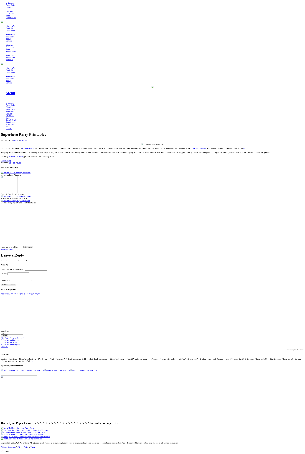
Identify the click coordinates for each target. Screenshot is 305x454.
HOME (22, 294)
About (8, 39)
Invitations (10, 3)
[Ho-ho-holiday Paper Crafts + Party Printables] (15, 201)
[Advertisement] (21, 220)
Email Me (4, 347)
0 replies (23, 140)
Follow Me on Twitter (9, 342)
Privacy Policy (23, 447)
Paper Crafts (10, 5)
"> (32, 361)
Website (4, 274)
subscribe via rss (7, 249)
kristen (15, 140)
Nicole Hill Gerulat (16, 157)
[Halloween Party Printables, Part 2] (16, 196)
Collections (10, 13)
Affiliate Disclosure (8, 447)
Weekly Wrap (11, 26)
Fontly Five (10, 28)
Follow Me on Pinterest (10, 340)
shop (245, 148)
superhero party (28, 148)
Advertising (10, 37)
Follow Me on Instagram (10, 344)
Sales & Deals (11, 18)
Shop (8, 16)
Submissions (10, 34)
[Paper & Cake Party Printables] (9, 192)
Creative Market (299, 350)
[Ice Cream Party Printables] (15, 173)
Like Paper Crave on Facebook (12, 338)
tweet (19, 163)
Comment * (5, 281)
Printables (9, 7)
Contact (9, 41)
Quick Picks (10, 30)
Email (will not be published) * (12, 269)
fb (10, 163)
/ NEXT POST (33, 294)
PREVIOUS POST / (9, 294)
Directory (9, 11)
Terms (32, 447)
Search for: (5, 331)
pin (14, 163)
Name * (4, 265)
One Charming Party (198, 148)
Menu (10, 93)
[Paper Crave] (2, 22)
